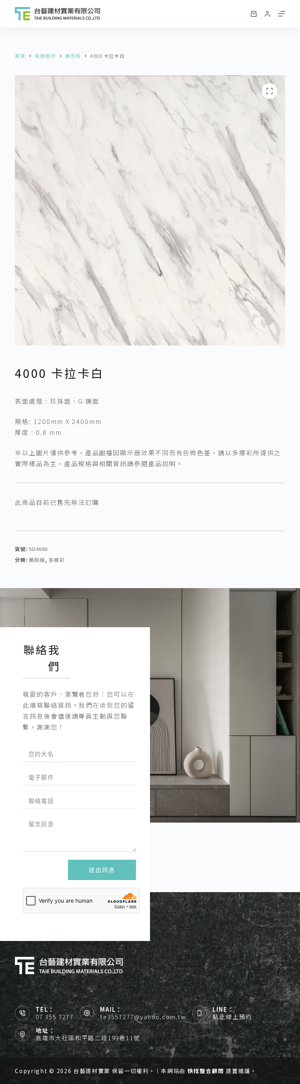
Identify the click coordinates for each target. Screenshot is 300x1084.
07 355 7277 (55, 1016)
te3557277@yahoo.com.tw (143, 1016)
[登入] (267, 14)
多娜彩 (56, 559)
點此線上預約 (232, 1016)
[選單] (281, 13)
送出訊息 (102, 870)
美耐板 (37, 559)
